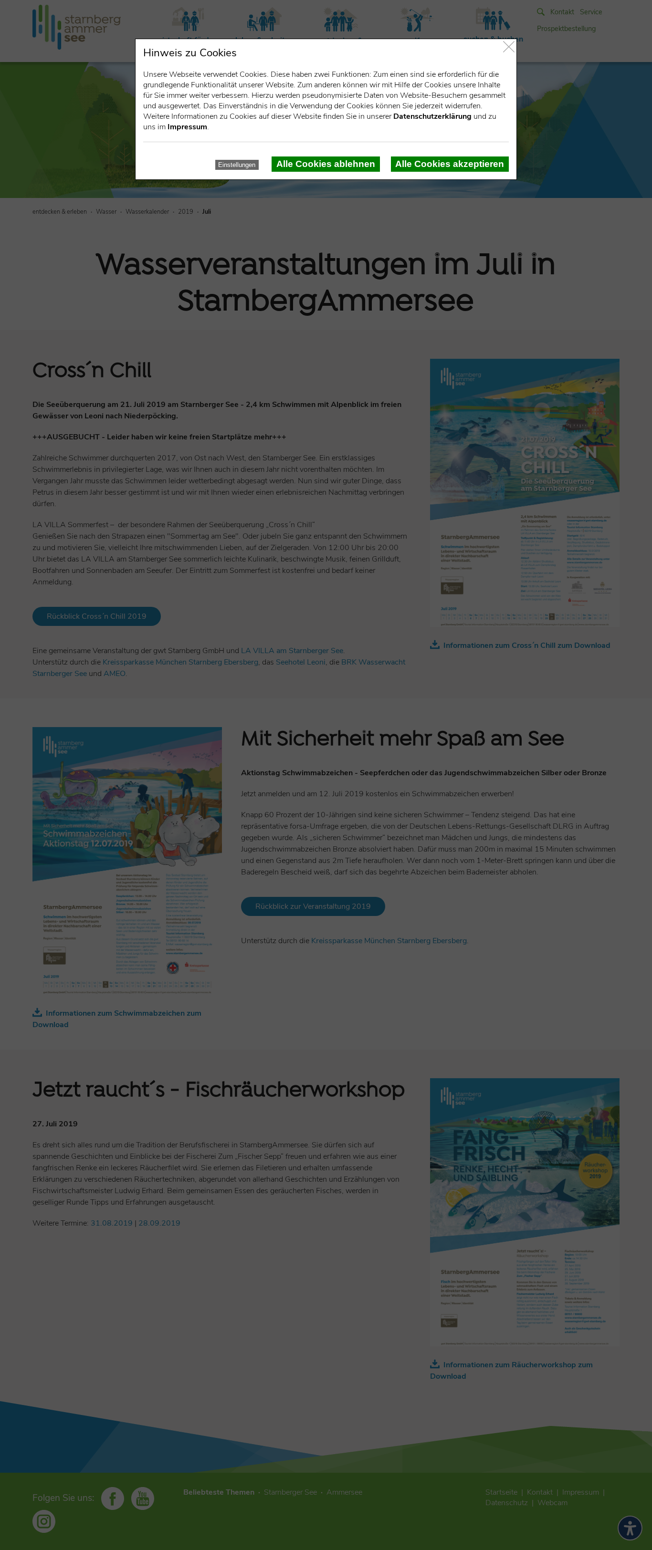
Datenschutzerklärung (432, 116)
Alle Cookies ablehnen (325, 164)
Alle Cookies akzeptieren (449, 164)
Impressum (187, 127)
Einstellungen (236, 164)
